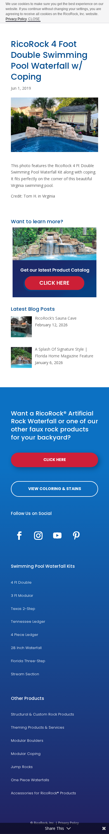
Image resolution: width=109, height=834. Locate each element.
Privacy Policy (16, 19)
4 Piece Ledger (24, 634)
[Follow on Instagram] (38, 535)
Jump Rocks (22, 766)
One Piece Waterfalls (30, 780)
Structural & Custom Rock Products (42, 714)
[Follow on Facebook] (19, 535)
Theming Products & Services (37, 727)
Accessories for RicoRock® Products (43, 793)
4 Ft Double (21, 582)
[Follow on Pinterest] (76, 535)
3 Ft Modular (22, 595)
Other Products (27, 698)
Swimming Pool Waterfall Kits (43, 566)
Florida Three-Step (28, 661)
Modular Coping (26, 753)
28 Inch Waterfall (26, 647)
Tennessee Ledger (28, 621)
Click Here (54, 459)
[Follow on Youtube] (57, 535)
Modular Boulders (27, 740)
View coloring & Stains (54, 488)
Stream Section (25, 674)
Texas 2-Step (23, 608)
